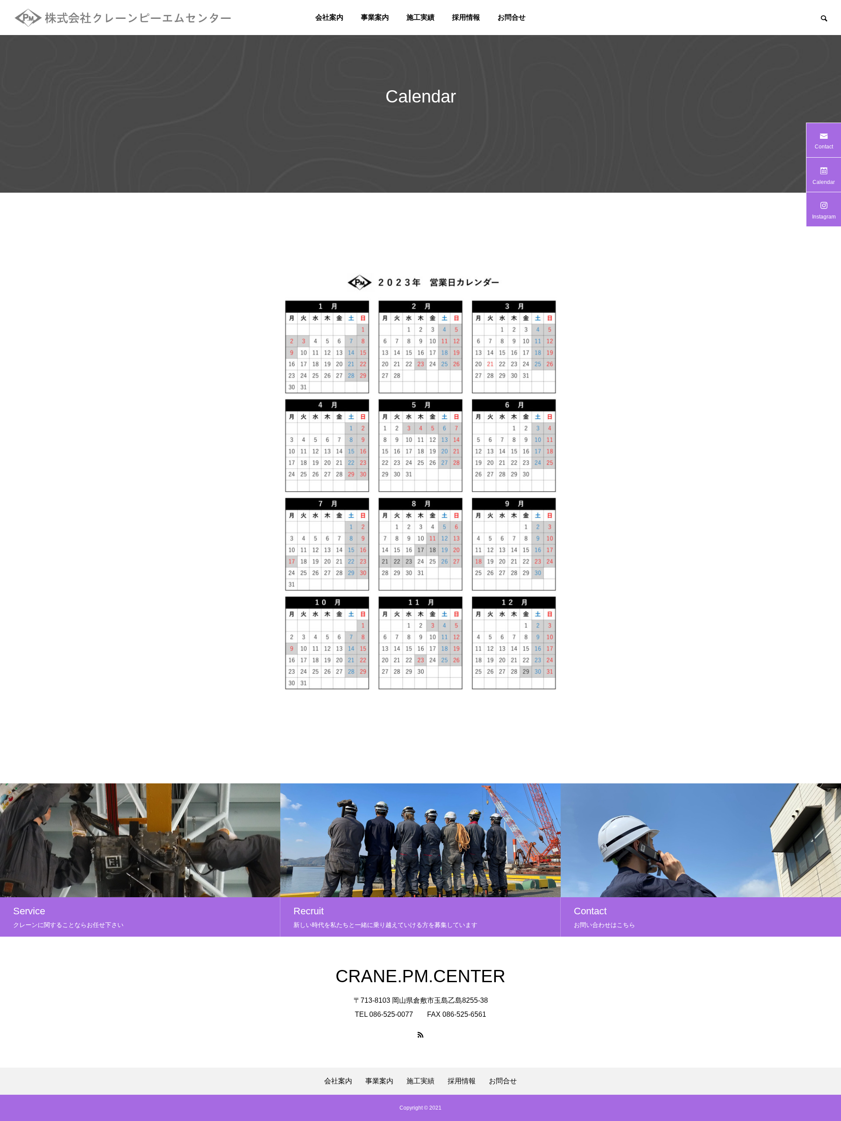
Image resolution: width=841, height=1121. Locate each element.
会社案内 (329, 17)
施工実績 (420, 17)
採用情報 (466, 17)
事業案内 (375, 17)
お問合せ (512, 17)
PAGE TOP (815, 1078)
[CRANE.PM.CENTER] (123, 17)
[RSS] (420, 1034)
